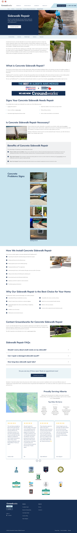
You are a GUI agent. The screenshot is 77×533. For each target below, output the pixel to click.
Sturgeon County (66, 411)
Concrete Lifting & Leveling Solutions (29, 8)
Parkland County (55, 413)
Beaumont (66, 413)
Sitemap (69, 530)
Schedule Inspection (61, 5)
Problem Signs (27, 36)
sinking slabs (18, 110)
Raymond (55, 414)
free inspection (56, 398)
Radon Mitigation (25, 518)
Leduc (66, 408)
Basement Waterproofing (26, 509)
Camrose (66, 414)
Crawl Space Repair (25, 512)
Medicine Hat (44, 411)
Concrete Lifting (18, 8)
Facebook (9, 515)
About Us (44, 5)
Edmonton (44, 408)
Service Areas (27, 5)
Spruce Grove (66, 406)
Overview (19, 36)
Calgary (44, 406)
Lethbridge (44, 410)
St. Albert (55, 410)
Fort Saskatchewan (66, 410)
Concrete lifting (59, 156)
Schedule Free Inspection (38, 375)
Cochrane (44, 413)
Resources (41, 36)
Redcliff (55, 408)
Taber (44, 414)
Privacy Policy (57, 530)
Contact (9, 506)
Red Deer (55, 406)
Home (9, 8)
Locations (9, 508)
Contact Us (40, 509)
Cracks (9, 106)
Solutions (18, 5)
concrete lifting (51, 78)
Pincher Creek (55, 411)
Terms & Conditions (63, 530)
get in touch (30, 331)
